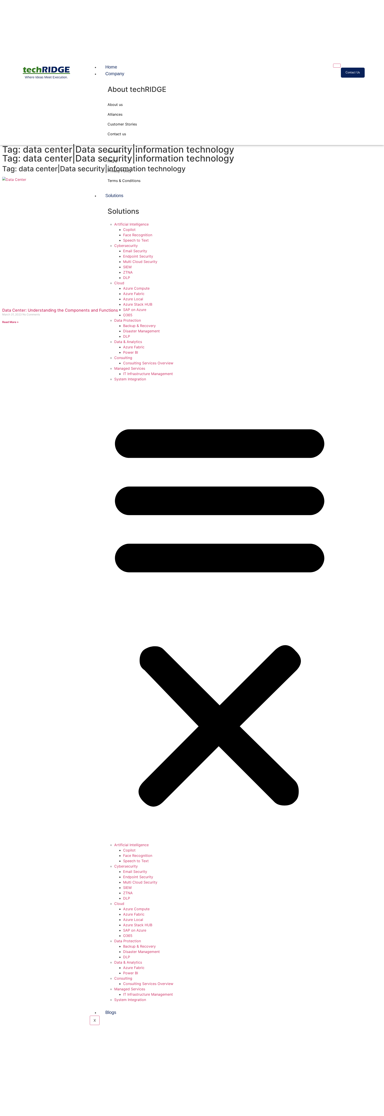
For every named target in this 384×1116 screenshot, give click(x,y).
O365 (127, 935)
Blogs (110, 1012)
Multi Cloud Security (140, 882)
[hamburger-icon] (337, 66)
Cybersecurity (126, 866)
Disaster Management (141, 331)
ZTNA (128, 893)
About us (115, 104)
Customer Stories (122, 124)
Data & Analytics (128, 341)
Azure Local (133, 919)
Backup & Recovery (139, 325)
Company (114, 73)
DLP (126, 336)
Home (111, 67)
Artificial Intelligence (131, 845)
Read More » (10, 322)
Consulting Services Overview (148, 363)
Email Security (135, 871)
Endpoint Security (138, 877)
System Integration (130, 379)
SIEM (127, 887)
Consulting (123, 357)
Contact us (117, 134)
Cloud (119, 903)
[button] (219, 612)
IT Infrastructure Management (148, 373)
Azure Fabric (133, 347)
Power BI (130, 352)
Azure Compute (136, 909)
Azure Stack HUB (137, 925)
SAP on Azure (134, 930)
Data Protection (127, 941)
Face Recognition (137, 855)
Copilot (129, 850)
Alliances (115, 114)
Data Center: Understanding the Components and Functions (60, 310)
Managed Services (129, 368)
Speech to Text (136, 861)
